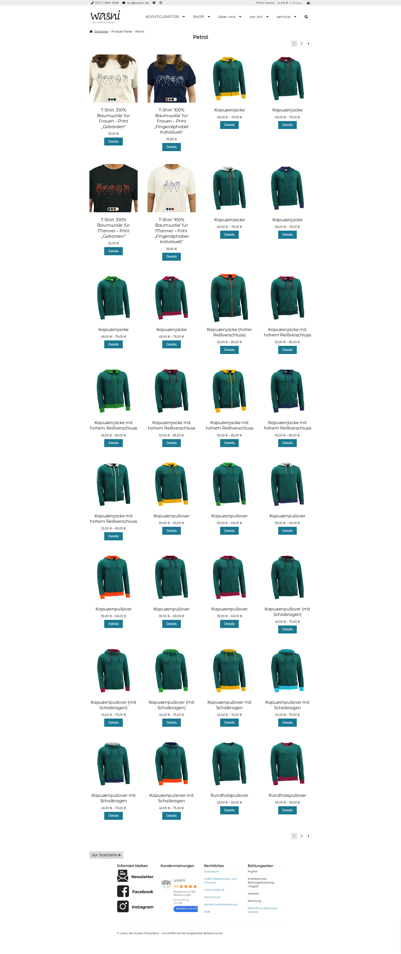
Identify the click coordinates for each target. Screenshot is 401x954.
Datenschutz (212, 897)
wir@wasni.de (138, 2)
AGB (207, 911)
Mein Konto (265, 2)
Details (113, 141)
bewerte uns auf (186, 908)
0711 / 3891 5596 (107, 2)
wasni (179, 880)
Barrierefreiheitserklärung (220, 904)
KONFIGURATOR (162, 17)
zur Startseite (104, 855)
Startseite (101, 31)
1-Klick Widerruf (214, 889)
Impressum (211, 871)
